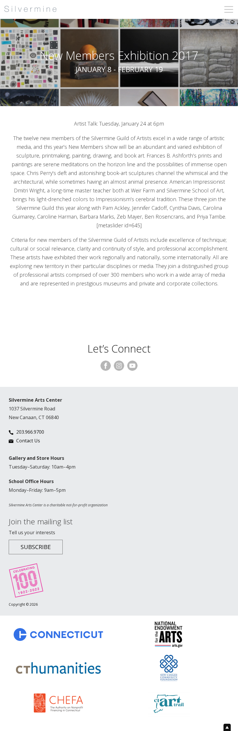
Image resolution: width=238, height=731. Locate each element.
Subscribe (36, 547)
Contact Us (28, 440)
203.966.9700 (30, 432)
